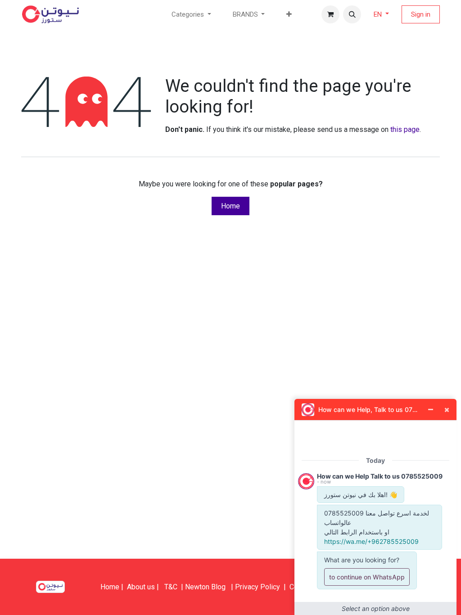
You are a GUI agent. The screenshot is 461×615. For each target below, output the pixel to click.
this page (405, 129)
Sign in (420, 14)
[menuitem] (289, 14)
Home (230, 206)
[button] (352, 14)
